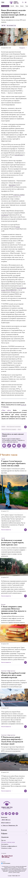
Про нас (3, 840)
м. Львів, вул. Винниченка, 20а (9, 825)
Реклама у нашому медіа (8, 842)
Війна (17, 6)
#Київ (19, 429)
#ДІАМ (3, 426)
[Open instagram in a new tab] (19, 445)
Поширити (22, 47)
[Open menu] (25, 2)
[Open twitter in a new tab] (24, 445)
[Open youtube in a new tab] (14, 445)
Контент (4, 830)
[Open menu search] (23, 2)
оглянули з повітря (18, 195)
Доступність (4, 844)
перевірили (4, 215)
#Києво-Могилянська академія (9, 429)
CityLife (12, 6)
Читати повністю (6, 529)
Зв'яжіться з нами (6, 848)
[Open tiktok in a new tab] (9, 445)
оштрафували (19, 155)
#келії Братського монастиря (13, 426)
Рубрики (4, 833)
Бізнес (22, 6)
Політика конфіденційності (9, 846)
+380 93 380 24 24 (5, 820)
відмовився (12, 185)
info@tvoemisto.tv (6, 822)
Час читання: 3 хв (11, 25)
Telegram (5, 407)
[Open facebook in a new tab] (4, 445)
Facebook (23, 405)
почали (18, 227)
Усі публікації (5, 6)
